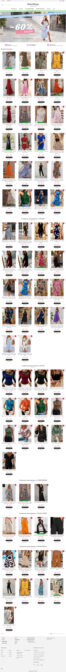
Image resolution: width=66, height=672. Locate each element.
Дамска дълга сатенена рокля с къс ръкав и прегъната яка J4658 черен (9, 152)
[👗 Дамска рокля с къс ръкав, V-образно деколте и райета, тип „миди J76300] (9, 231)
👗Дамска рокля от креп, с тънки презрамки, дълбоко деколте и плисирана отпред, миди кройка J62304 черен (25, 241)
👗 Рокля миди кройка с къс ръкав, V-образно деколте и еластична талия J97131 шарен (57, 180)
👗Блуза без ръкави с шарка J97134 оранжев (25, 416)
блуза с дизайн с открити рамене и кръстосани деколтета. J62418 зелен (25, 208)
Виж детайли (9, 129)
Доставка (48, 8)
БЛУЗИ (3, 639)
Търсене (10, 652)
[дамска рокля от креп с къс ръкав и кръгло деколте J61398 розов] (57, 114)
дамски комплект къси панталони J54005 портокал (57, 70)
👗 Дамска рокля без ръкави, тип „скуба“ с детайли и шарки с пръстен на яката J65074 (41, 241)
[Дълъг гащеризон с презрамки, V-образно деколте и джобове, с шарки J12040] (25, 114)
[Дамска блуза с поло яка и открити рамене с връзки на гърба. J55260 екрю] (41, 114)
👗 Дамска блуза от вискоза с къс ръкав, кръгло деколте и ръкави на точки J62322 (57, 388)
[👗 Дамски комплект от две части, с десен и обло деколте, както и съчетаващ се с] (9, 559)
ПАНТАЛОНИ (4, 643)
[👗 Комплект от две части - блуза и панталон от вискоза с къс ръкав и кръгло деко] (41, 169)
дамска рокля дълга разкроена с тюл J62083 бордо (9, 125)
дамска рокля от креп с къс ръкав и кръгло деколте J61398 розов (57, 125)
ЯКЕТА (16, 643)
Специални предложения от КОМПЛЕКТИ (33, 546)
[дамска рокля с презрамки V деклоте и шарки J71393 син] (41, 87)
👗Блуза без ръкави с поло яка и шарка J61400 (9, 444)
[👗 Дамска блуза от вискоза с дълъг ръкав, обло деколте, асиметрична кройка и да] (9, 378)
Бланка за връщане (28, 650)
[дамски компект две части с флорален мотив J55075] (41, 587)
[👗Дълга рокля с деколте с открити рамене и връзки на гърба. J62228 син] (41, 198)
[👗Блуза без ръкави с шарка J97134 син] (9, 406)
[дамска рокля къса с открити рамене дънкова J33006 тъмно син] (41, 315)
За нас (54, 8)
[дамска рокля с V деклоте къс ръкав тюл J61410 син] (41, 141)
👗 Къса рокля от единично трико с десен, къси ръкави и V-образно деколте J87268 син (9, 326)
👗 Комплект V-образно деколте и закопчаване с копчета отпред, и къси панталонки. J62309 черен (41, 569)
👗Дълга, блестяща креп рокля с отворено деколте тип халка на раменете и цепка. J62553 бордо (9, 270)
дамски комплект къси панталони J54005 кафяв (57, 569)
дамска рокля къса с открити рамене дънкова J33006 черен (25, 326)
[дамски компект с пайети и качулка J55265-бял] (9, 615)
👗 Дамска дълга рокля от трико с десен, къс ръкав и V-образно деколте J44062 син (9, 354)
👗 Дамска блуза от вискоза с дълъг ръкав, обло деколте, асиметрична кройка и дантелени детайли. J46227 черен (41, 388)
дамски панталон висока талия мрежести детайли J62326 (41, 536)
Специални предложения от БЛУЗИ (33, 366)
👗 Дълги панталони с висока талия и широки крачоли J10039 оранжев (25, 536)
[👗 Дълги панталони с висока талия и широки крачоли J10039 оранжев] (25, 525)
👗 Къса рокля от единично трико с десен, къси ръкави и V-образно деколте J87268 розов (57, 298)
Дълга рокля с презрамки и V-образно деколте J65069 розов (25, 97)
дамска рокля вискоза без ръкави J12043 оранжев (57, 97)
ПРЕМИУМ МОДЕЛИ (40, 8)
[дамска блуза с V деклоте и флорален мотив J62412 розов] (25, 433)
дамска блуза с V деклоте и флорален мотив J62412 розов (25, 444)
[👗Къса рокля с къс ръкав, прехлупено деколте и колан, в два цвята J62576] (9, 287)
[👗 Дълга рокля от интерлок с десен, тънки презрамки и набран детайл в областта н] (57, 315)
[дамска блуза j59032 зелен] (57, 433)
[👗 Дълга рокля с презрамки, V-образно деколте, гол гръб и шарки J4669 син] (25, 169)
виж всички (33, 220)
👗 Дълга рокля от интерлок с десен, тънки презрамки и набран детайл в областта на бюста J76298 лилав (57, 326)
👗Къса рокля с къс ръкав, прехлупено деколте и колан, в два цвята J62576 (9, 298)
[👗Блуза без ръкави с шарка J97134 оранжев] (25, 406)
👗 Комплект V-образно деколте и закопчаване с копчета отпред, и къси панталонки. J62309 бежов (25, 569)
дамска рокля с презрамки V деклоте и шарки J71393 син (41, 97)
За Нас (2, 652)
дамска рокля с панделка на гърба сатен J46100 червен (25, 152)
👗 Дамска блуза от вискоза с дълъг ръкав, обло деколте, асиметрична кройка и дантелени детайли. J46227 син (9, 388)
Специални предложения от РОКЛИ (33, 218)
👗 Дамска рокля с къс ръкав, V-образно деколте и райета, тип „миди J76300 (9, 241)
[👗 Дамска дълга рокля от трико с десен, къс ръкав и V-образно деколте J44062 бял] (25, 344)
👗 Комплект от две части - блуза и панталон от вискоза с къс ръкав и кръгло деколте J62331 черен (41, 180)
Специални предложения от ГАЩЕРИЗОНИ (33, 480)
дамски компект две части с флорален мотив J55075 (41, 597)
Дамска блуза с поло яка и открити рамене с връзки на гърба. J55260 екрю (41, 125)
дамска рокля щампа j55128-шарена (9, 69)
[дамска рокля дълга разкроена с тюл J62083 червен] (9, 87)
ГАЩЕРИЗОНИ (4, 641)
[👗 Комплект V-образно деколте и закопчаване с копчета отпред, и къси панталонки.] (25, 559)
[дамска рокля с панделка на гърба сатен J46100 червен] (25, 141)
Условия (10, 654)
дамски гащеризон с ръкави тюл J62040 (41, 502)
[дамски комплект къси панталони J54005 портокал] (57, 60)
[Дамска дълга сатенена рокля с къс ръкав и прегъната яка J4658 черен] (9, 141)
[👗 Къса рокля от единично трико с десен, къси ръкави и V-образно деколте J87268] (41, 287)
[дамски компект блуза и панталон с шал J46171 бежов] (57, 587)
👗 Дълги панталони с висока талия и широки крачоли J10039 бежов (9, 536)
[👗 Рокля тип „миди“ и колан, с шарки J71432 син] (57, 231)
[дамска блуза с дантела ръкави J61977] (41, 433)
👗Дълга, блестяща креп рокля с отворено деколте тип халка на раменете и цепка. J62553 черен (25, 270)
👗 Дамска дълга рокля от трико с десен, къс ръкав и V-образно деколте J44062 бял (25, 354)
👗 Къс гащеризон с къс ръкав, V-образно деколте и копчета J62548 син (9, 503)
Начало (2, 650)
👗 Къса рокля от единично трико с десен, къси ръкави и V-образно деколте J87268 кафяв (41, 298)
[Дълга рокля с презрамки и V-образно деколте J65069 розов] (25, 87)
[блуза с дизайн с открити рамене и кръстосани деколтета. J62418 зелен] (25, 198)
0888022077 (9, 0)
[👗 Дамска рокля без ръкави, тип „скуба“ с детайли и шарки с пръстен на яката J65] (41, 231)
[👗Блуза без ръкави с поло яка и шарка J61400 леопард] (57, 406)
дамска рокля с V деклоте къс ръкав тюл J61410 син (41, 152)
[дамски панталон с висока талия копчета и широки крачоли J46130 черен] (57, 525)
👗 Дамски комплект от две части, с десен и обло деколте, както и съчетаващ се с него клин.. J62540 (9, 569)
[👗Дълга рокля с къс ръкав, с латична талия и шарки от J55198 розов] (41, 259)
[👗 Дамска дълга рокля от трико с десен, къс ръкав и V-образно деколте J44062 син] (9, 344)
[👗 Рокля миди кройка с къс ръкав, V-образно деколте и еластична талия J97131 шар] (57, 169)
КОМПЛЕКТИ (17, 639)
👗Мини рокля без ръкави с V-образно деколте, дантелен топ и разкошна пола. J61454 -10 (57, 152)
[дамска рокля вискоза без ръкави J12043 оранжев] (57, 87)
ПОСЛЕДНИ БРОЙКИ (29, 8)
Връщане (18, 650)
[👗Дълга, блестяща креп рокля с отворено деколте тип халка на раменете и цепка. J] (9, 259)
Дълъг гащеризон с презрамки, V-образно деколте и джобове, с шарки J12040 (25, 125)
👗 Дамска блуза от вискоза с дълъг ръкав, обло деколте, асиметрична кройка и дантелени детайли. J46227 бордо (25, 388)
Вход (1, 654)
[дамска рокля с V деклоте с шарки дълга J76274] (41, 60)
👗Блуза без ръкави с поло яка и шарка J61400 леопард (57, 416)
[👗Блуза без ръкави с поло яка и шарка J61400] (9, 433)
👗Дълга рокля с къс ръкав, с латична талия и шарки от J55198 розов (41, 269)
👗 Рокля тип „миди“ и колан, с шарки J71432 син (57, 241)
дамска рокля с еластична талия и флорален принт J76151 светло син (57, 208)
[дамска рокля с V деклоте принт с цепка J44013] (9, 198)
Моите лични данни (62, 668)
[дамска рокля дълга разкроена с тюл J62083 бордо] (9, 114)
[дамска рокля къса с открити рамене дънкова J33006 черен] (25, 315)
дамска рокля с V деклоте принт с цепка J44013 (9, 208)
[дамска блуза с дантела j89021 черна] (9, 460)
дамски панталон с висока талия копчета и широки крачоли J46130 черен (57, 536)
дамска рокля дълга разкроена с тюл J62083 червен (9, 97)
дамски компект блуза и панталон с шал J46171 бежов (57, 597)
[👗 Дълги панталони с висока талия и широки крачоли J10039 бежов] (9, 525)
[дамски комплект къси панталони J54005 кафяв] (57, 559)
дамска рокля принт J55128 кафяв (25, 69)
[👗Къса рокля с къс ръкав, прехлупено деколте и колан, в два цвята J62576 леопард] (57, 259)
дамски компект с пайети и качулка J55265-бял (9, 625)
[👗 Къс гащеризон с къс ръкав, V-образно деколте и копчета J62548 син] (9, 492)
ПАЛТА (16, 641)
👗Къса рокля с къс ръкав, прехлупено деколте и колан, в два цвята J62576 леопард (57, 270)
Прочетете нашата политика (24, 668)
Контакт (10, 650)
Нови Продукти (14, 8)
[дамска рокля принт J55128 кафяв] (25, 60)
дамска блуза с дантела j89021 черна (9, 470)
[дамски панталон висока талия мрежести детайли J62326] (41, 525)
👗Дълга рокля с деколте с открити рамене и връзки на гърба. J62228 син (41, 208)
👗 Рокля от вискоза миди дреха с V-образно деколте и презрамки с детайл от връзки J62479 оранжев (9, 180)
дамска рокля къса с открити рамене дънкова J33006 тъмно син (41, 326)
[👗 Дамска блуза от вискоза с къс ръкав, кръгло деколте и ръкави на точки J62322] (57, 378)
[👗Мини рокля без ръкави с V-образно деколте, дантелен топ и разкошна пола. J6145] (57, 141)
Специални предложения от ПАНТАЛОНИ (33, 513)
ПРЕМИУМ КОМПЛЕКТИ (31, 642)
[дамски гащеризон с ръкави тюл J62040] (41, 492)
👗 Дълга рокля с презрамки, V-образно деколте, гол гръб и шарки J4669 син (25, 180)
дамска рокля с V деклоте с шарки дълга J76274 (41, 70)
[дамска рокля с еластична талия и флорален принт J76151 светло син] (57, 198)
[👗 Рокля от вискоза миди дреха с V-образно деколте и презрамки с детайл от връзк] (9, 169)
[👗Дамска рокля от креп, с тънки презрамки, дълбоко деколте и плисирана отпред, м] (25, 231)
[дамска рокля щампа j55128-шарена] (9, 60)
